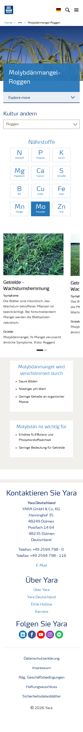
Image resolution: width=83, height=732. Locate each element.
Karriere (41, 612)
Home (8, 23)
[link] (19, 155)
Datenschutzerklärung (42, 658)
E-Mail (41, 565)
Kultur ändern (20, 114)
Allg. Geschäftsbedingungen (41, 677)
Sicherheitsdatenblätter (41, 696)
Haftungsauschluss (41, 687)
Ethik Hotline (41, 604)
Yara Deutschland (41, 597)
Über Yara (41, 590)
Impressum (41, 668)
